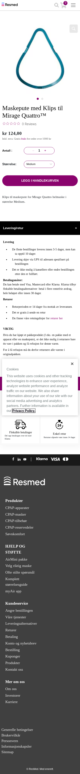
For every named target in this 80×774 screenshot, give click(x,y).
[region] (40, 387)
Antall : (8, 150)
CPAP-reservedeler (19, 527)
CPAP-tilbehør (16, 521)
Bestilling (12, 650)
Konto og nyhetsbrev (21, 643)
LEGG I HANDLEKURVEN (40, 180)
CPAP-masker (15, 514)
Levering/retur (40, 228)
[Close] (72, 363)
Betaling (11, 637)
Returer (10, 630)
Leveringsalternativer (21, 623)
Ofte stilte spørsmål (19, 572)
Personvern (9, 741)
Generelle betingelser (17, 730)
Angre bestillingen (19, 610)
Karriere (11, 702)
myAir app (13, 591)
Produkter (12, 663)
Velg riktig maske (18, 566)
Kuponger (12, 656)
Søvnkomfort (15, 534)
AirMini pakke (16, 559)
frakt (24, 138)
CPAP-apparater (17, 508)
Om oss (11, 689)
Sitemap (7, 752)
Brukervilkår (10, 735)
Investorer (12, 695)
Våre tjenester (15, 617)
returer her (56, 318)
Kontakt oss (14, 669)
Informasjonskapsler (16, 746)
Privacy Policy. (23, 410)
